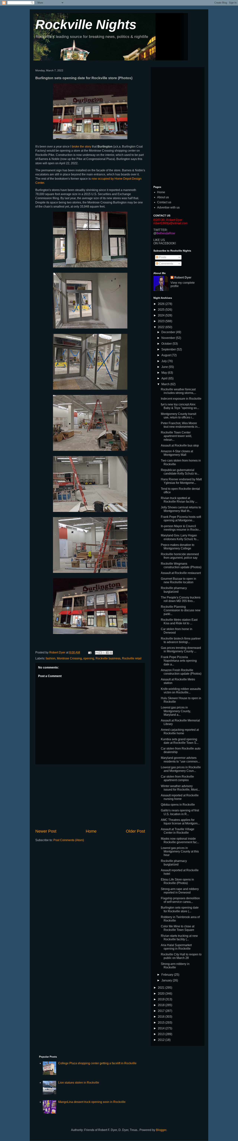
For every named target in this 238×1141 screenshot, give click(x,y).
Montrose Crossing (69, 658)
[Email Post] (89, 652)
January (167, 980)
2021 (161, 987)
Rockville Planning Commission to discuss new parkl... (180, 610)
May (164, 372)
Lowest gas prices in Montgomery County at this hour (180, 851)
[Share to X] (104, 653)
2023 (161, 321)
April (164, 378)
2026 (161, 303)
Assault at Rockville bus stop (180, 445)
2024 (161, 315)
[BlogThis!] (100, 653)
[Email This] (97, 653)
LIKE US (159, 240)
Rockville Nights (85, 24)
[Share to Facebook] (107, 653)
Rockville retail (131, 658)
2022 (161, 327)
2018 (161, 1005)
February (167, 974)
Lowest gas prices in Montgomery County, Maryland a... (176, 711)
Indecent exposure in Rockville (181, 398)
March (165, 384)
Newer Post (45, 831)
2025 (161, 309)
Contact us (164, 202)
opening (88, 658)
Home (91, 831)
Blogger (161, 1130)
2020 (161, 993)
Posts (162, 257)
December (168, 332)
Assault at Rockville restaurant (181, 572)
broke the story (81, 146)
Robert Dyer (182, 277)
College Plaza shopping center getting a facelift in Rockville (97, 1063)
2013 (161, 1034)
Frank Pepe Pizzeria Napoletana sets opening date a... (179, 661)
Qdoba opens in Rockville (178, 804)
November (168, 337)
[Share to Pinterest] (111, 653)
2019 (161, 999)
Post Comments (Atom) (68, 840)
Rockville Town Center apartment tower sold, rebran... (176, 436)
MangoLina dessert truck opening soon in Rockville (92, 1101)
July (164, 361)
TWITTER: (160, 230)
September (169, 349)
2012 (161, 1039)
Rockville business (108, 658)
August (166, 355)
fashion (50, 658)
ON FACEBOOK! (164, 243)
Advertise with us (168, 207)
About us (163, 197)
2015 (161, 1022)
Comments (165, 263)
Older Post (135, 831)
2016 (161, 1016)
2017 (161, 1010)
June (165, 366)
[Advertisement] (90, 796)
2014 (161, 1028)
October (167, 343)
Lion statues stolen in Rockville (78, 1082)
